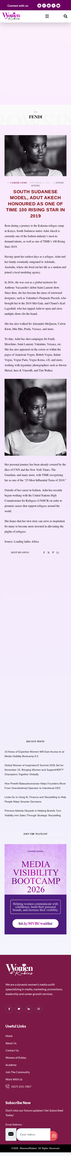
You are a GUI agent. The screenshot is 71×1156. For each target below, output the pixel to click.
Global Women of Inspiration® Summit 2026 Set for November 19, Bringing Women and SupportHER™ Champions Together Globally (34, 770)
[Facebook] (39, 6)
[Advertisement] (35, 67)
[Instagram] (44, 6)
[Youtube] (58, 6)
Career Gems (18, 182)
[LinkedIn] (28, 1009)
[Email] (57, 552)
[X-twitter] (54, 6)
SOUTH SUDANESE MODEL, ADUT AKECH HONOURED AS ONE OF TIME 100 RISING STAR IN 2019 (35, 203)
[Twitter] (48, 552)
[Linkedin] (49, 6)
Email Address (14, 1124)
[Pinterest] (53, 552)
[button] (47, 16)
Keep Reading (20, 552)
